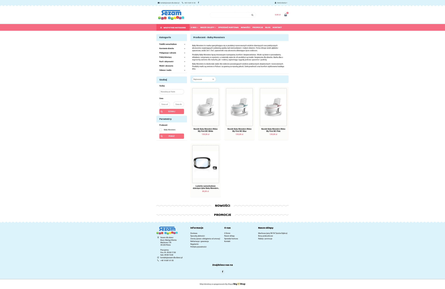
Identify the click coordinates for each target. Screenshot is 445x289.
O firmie (227, 233)
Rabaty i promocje (265, 239)
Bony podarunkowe (265, 236)
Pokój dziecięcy (165, 57)
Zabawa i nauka (165, 70)
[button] (205, 228)
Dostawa (193, 233)
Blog (267, 28)
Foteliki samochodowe (168, 44)
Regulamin (194, 244)
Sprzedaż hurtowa (228, 28)
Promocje (258, 28)
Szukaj (171, 111)
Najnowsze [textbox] (197, 79)
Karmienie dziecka (166, 48)
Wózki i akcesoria (166, 66)
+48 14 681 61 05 (189, 3)
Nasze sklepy (207, 28)
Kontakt (277, 28)
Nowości (245, 28)
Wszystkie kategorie (174, 28)
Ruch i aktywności (166, 62)
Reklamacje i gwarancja (199, 241)
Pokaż (172, 136)
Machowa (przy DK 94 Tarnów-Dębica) (272, 233)
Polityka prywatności (198, 247)
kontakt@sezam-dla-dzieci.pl (169, 3)
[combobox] (204, 79)
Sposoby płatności (197, 236)
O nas (194, 28)
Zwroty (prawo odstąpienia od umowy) (205, 239)
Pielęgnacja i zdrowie (167, 53)
